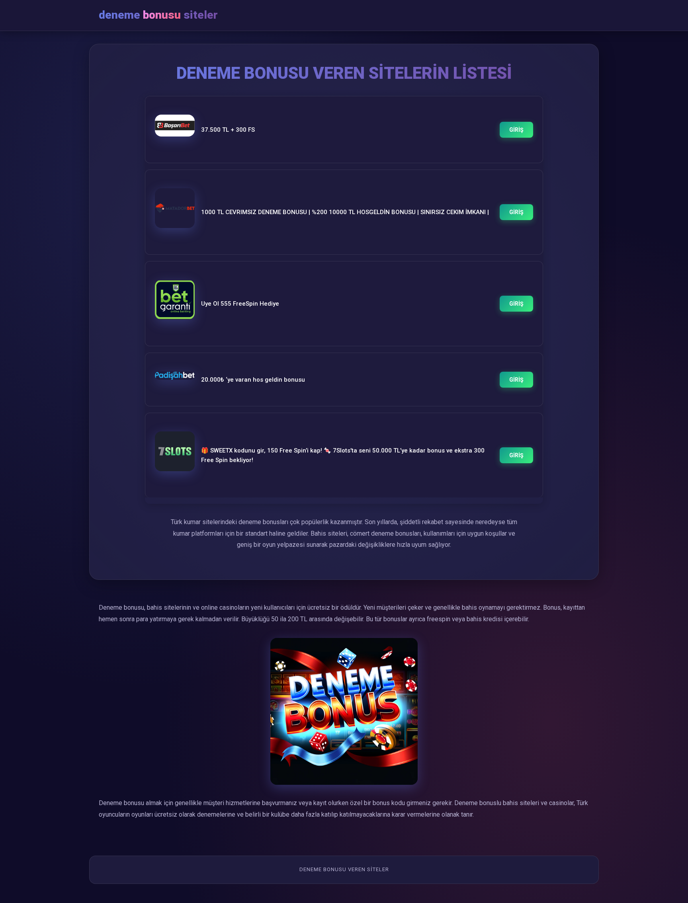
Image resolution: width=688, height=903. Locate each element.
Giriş (516, 130)
